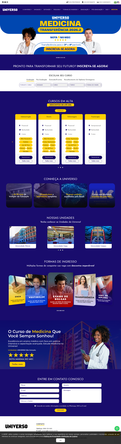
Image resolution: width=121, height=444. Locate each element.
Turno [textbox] (72, 47)
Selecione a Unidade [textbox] (27, 363)
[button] (58, 130)
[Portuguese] (115, 2)
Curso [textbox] (55, 47)
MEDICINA (114, 9)
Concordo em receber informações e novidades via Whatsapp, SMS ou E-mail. (61, 368)
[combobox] (27, 48)
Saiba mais (26, 124)
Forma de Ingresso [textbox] (94, 47)
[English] (118, 2)
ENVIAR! (60, 373)
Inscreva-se (26, 120)
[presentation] (12, 105)
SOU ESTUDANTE (89, 2)
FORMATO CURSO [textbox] (26, 47)
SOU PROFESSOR (74, 2)
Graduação (60, 73)
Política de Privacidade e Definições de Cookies (60, 436)
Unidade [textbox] (40, 47)
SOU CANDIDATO (104, 2)
